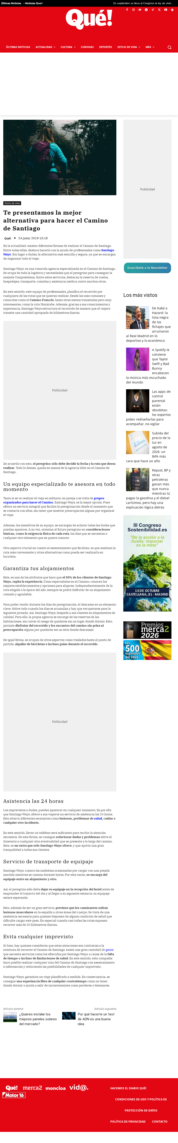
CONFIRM (57, 639)
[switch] (146, 570)
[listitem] (89, 560)
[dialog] (89, 571)
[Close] (169, 497)
